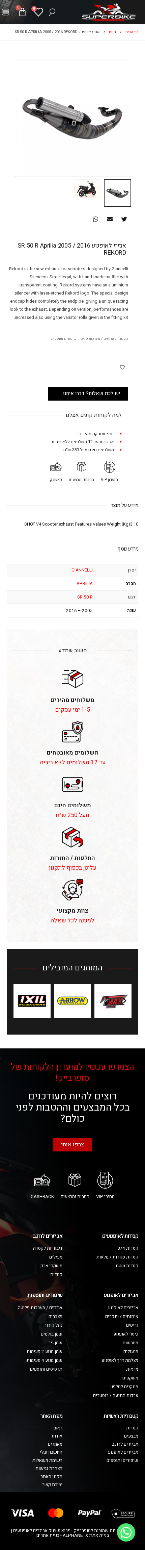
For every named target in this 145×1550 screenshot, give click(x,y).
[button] (5, 12)
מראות (132, 1369)
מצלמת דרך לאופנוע (120, 1360)
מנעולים (130, 1351)
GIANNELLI (82, 570)
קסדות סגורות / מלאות (117, 1257)
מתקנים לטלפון (124, 1386)
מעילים (55, 1257)
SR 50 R (85, 597)
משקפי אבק (51, 1266)
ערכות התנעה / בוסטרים (115, 1395)
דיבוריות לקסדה (47, 1248)
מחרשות (130, 1343)
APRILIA (85, 583)
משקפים (130, 1378)
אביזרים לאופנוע (123, 1307)
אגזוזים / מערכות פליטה (96, 338)
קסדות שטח (127, 1266)
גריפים (132, 1325)
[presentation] (130, 118)
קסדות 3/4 (128, 1248)
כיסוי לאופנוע (125, 1334)
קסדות (56, 1274)
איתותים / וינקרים (121, 1316)
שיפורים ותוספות (64, 338)
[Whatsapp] (126, 1532)
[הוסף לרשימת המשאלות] (122, 367)
